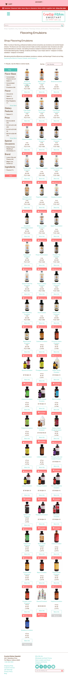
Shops (6, 29)
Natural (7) (9, 114)
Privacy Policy (8, 671)
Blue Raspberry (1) (11, 102)
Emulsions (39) (10, 87)
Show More (13, 105)
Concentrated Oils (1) (10, 84)
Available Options (28, 385)
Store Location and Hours (42, 660)
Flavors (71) (10, 170)
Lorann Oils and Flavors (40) (11, 158)
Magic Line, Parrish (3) (9, 162)
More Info (27, 92)
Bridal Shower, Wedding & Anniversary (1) (10, 149)
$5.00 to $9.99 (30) (10, 122)
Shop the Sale (61, 8)
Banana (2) (9, 98)
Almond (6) (9, 94)
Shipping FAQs (8, 666)
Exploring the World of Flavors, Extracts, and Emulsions (20, 58)
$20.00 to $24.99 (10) (11, 134)
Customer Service (9, 668)
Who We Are (39, 656)
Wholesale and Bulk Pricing (43, 658)
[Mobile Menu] (8, 14)
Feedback (38, 664)
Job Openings (8, 670)
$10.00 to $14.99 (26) (11, 126)
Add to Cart (27, 96)
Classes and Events (41, 662)
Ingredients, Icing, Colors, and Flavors (19, 29)
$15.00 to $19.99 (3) (11, 130)
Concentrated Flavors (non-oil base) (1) (11, 79)
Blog (5, 673)
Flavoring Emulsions (54, 29)
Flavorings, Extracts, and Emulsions (39, 29)
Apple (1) (9, 96)
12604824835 (8, 662)
